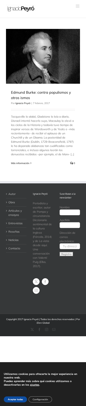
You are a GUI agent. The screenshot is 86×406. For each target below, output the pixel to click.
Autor (12, 194)
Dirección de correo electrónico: (67, 237)
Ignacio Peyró (22, 103)
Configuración (40, 399)
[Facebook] (45, 281)
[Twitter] (36, 281)
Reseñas (14, 231)
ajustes (34, 385)
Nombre (65, 207)
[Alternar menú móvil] (78, 6)
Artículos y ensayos (15, 213)
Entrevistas (15, 223)
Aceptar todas (15, 399)
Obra (11, 202)
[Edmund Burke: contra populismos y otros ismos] (43, 56)
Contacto (14, 248)
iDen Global (43, 322)
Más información (20, 163)
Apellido (65, 220)
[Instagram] (36, 290)
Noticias (13, 240)
